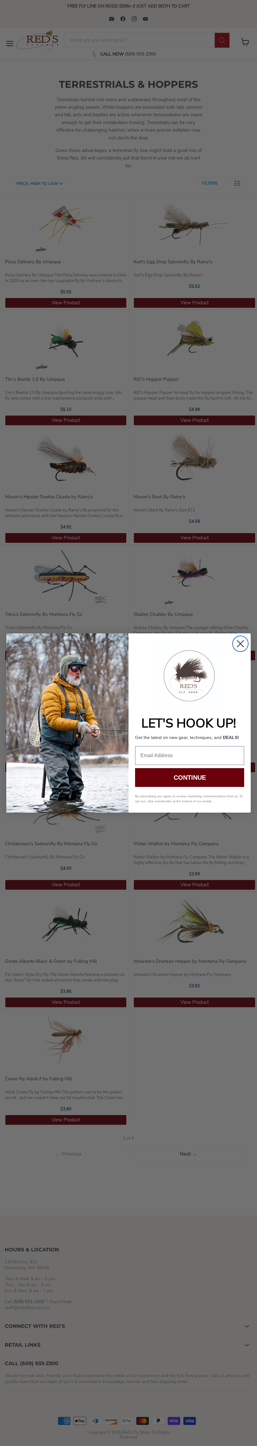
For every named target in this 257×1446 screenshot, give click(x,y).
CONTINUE (190, 777)
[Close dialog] (240, 644)
